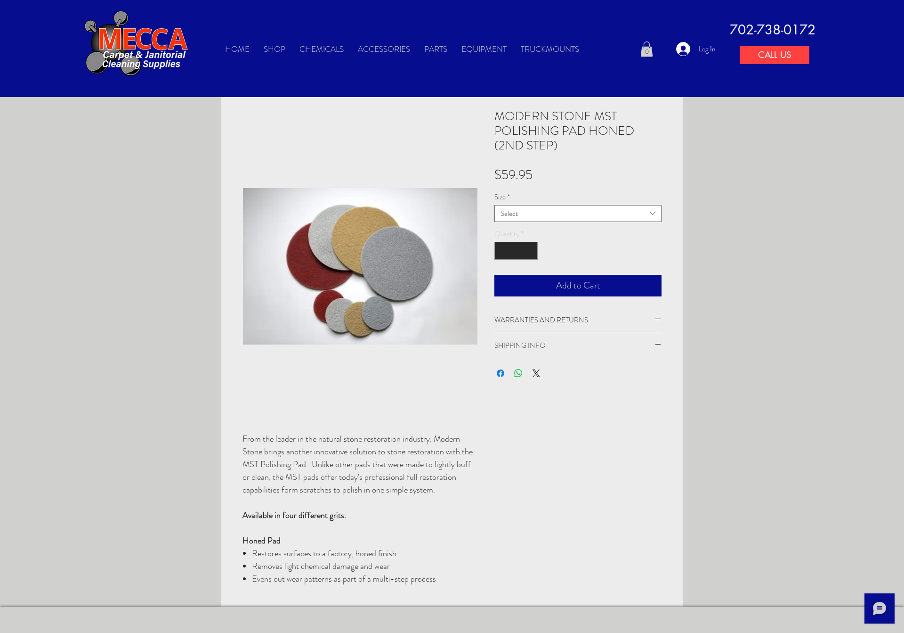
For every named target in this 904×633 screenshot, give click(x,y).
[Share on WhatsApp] (518, 373)
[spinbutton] (516, 251)
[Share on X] (536, 373)
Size (502, 197)
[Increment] (530, 251)
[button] (646, 49)
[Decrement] (502, 251)
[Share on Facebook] (500, 373)
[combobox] (578, 213)
